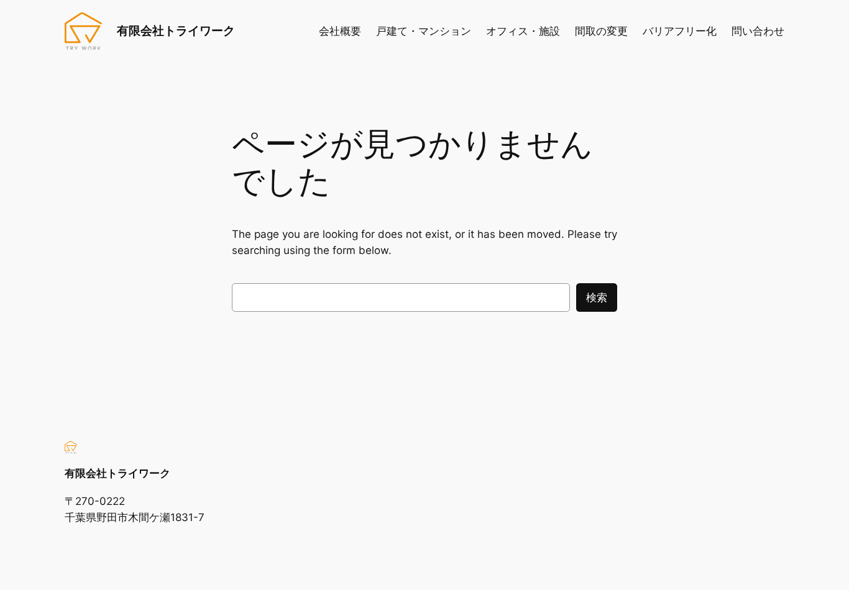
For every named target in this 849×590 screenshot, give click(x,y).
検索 (596, 297)
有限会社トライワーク (176, 30)
